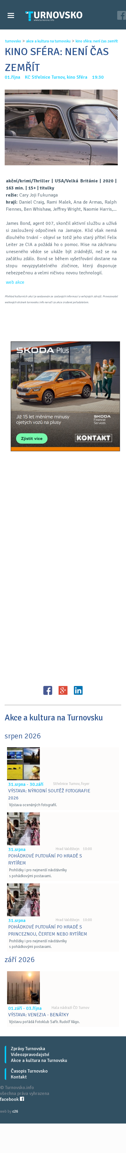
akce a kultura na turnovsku (48, 41)
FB (48, 690)
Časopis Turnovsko (29, 1071)
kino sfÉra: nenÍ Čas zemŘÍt (97, 41)
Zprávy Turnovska (28, 1049)
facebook (10, 1099)
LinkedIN (78, 690)
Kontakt (19, 1077)
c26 (15, 1111)
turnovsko (13, 41)
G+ (63, 690)
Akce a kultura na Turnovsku (39, 1060)
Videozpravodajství (30, 1055)
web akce (15, 282)
